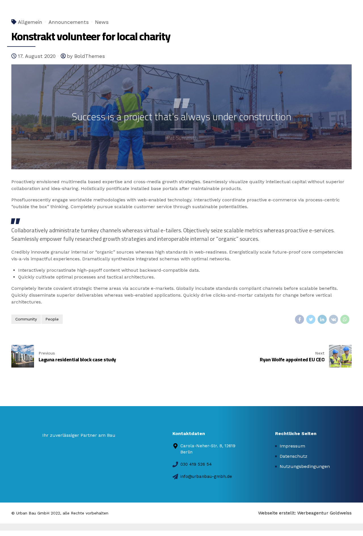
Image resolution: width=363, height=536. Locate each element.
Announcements (68, 22)
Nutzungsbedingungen (305, 466)
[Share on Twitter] (310, 319)
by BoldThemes (86, 56)
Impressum (292, 446)
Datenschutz (293, 456)
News (102, 22)
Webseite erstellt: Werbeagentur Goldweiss (305, 513)
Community (26, 319)
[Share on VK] (333, 319)
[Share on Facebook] (299, 319)
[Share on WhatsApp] (344, 319)
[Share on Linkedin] (322, 319)
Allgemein (30, 22)
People (52, 319)
